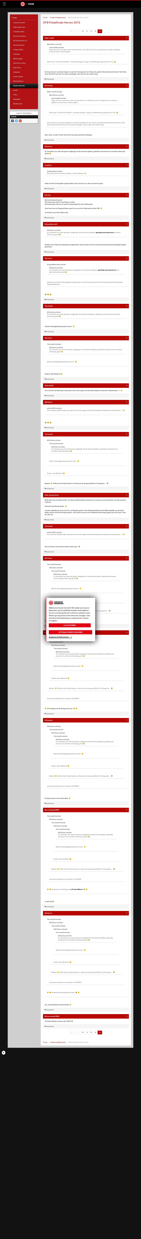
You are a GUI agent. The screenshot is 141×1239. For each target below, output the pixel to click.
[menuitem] (24, 23)
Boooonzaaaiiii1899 (52, 810)
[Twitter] (16, 120)
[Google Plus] (20, 120)
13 (95, 31)
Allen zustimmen (70, 625)
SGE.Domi (48, 146)
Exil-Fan (48, 195)
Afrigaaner (49, 720)
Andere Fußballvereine (58, 17)
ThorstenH (49, 306)
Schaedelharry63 (51, 224)
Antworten (50, 79)
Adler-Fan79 (49, 38)
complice (48, 165)
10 (82, 31)
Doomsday (49, 85)
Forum (31, 4)
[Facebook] (12, 120)
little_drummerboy (52, 495)
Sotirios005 (49, 385)
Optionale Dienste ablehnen (70, 632)
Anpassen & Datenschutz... (59, 637)
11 (87, 31)
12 (91, 31)
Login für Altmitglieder (24, 113)
